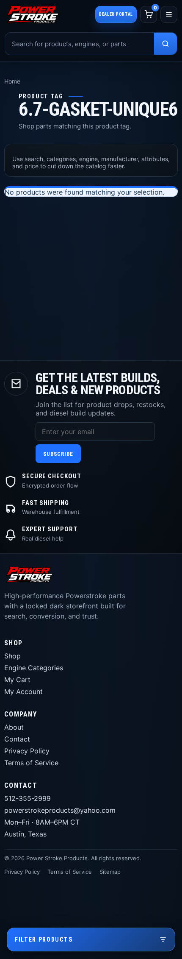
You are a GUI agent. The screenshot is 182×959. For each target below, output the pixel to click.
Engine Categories (33, 667)
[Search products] (165, 44)
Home (12, 81)
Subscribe (58, 454)
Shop (12, 656)
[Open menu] (168, 14)
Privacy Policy (27, 751)
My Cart (17, 679)
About (14, 727)
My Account (23, 691)
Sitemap (110, 871)
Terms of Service (31, 762)
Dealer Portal (116, 14)
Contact (17, 739)
